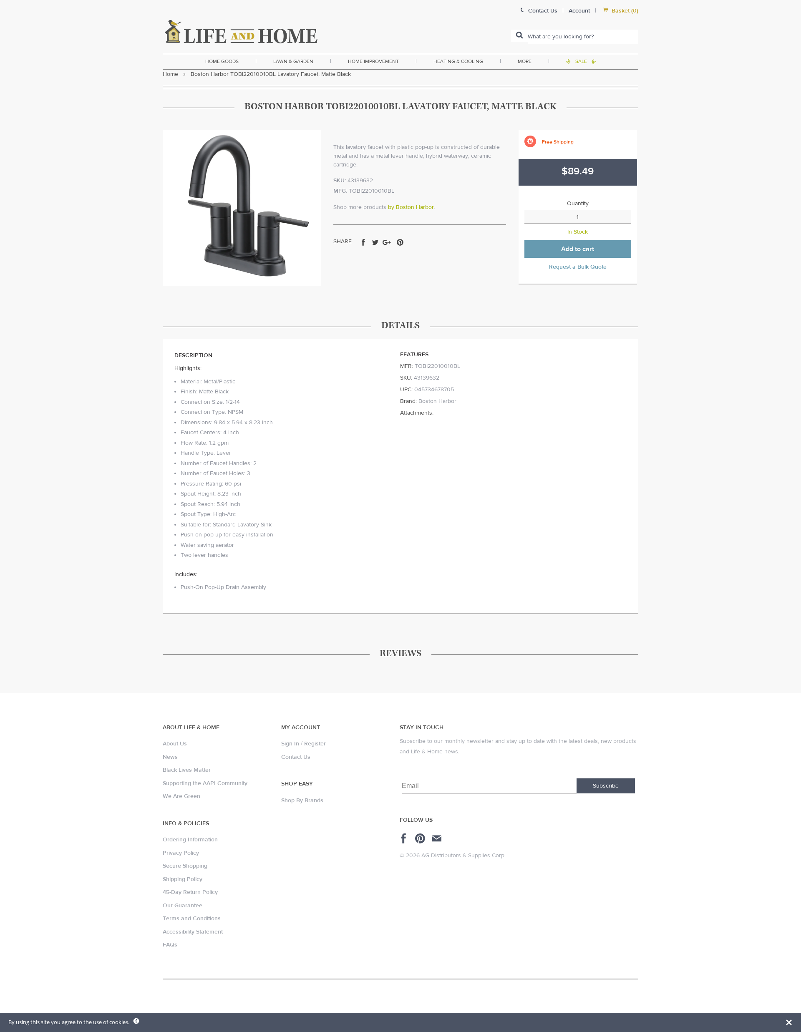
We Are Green (181, 796)
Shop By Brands (302, 800)
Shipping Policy (182, 879)
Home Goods (222, 61)
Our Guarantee (182, 905)
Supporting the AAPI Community (205, 783)
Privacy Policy (181, 853)
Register (315, 744)
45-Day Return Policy (190, 892)
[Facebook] (405, 838)
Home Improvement (373, 61)
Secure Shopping (185, 866)
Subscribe (606, 786)
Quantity (578, 203)
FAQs (170, 945)
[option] (242, 208)
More (524, 61)
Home (170, 74)
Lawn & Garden (293, 61)
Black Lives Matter (187, 770)
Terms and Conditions (192, 918)
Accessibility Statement (193, 932)
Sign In (290, 744)
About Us (175, 744)
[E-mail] (437, 838)
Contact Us (295, 757)
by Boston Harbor (411, 207)
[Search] (519, 36)
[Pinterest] (421, 838)
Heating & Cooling (458, 61)
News (170, 757)
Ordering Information (190, 839)
